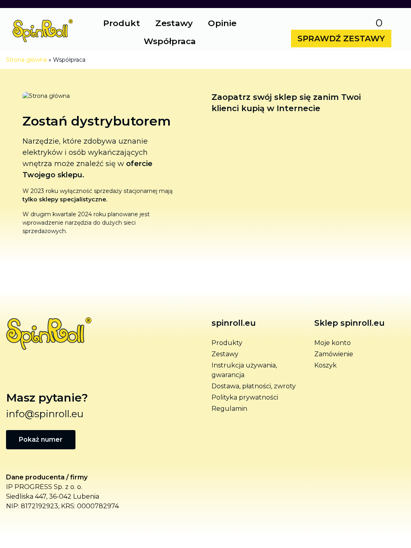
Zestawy (174, 23)
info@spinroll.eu (44, 414)
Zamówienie (333, 354)
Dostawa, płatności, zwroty (254, 386)
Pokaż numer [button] (41, 439)
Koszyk (325, 365)
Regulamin (229, 408)
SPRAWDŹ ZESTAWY (341, 38)
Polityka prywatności (245, 397)
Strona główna (26, 59)
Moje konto (332, 343)
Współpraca (170, 41)
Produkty (227, 343)
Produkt (121, 23)
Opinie (222, 23)
